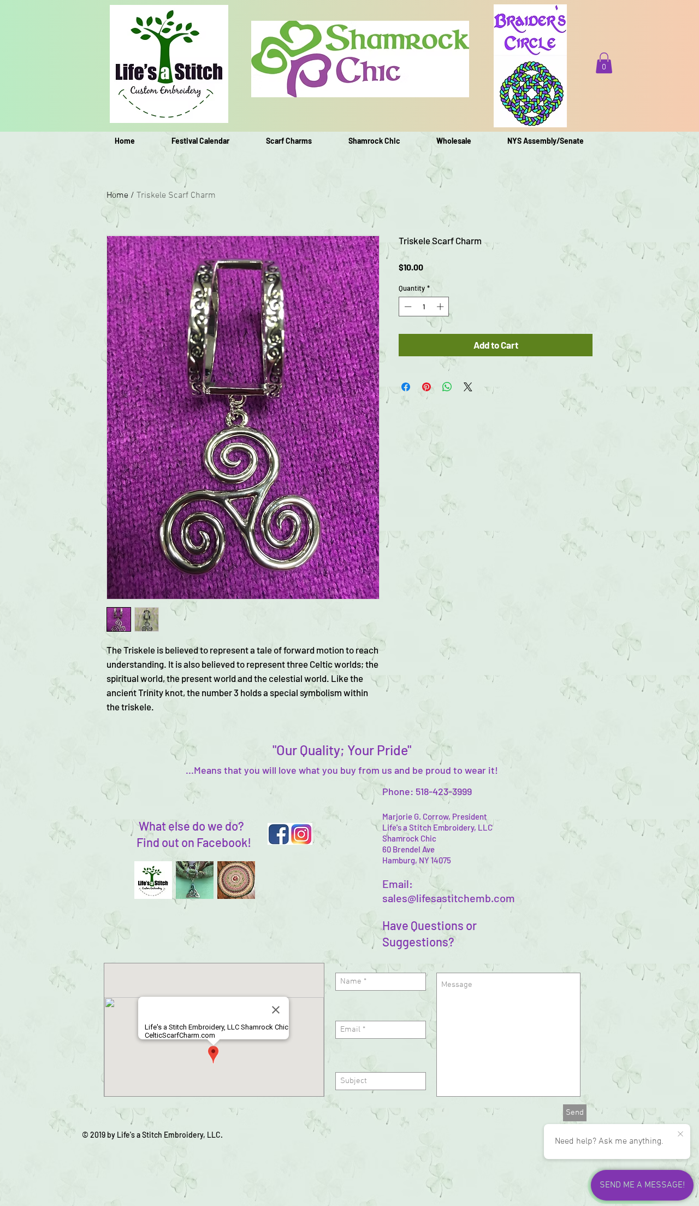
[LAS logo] (153, 880)
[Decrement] (406, 306)
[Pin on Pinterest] (426, 386)
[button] (604, 62)
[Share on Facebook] (405, 386)
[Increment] (441, 306)
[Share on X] (468, 386)
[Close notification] (680, 1134)
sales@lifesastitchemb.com (448, 897)
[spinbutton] (424, 306)
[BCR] (236, 880)
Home (117, 195)
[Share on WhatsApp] (447, 386)
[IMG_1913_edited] (195, 880)
